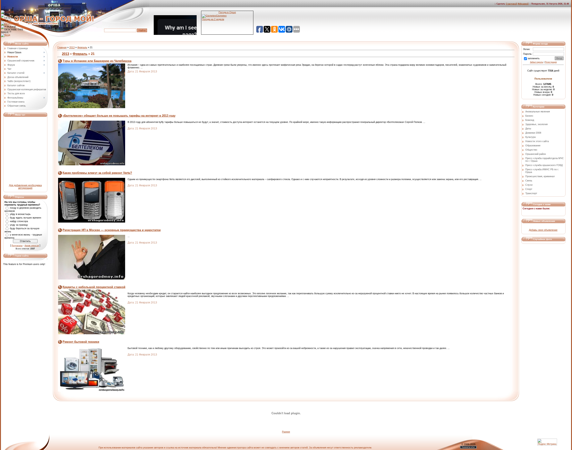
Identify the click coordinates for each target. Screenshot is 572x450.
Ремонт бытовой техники (81, 341)
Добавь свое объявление (543, 230)
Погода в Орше (227, 12)
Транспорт (531, 193)
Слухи (528, 184)
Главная (62, 47)
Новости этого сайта (537, 141)
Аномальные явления (537, 111)
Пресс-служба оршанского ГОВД (544, 165)
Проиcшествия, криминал (540, 176)
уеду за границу (19, 224)
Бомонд (529, 120)
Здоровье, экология (536, 124)
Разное (286, 431)
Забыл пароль (536, 62)
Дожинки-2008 (533, 132)
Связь (528, 180)
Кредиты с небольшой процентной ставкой (94, 287)
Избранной (523, 4)
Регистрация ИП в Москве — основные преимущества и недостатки (112, 230)
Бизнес (529, 115)
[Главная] (7, 11)
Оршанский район (535, 154)
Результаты (17, 245)
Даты (528, 128)
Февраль (82, 47)
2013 (72, 47)
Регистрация (551, 62)
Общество (531, 149)
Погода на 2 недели (213, 19)
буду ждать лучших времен (25, 217)
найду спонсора (19, 221)
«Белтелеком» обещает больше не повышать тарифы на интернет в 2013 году (119, 115)
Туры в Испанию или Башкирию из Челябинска (97, 61)
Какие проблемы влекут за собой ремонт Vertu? (97, 173)
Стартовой (511, 4)
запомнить (534, 58)
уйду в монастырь (20, 214)
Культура (530, 137)
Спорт (528, 189)
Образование (532, 145)
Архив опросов (32, 245)
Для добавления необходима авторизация (25, 186)
